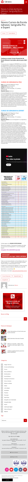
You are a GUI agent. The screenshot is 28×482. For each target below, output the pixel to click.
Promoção (6, 395)
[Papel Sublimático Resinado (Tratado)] (14, 335)
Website (6, 411)
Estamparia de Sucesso (9, 378)
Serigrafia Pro (5, 279)
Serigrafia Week (7, 402)
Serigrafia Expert (17, 276)
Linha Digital (7, 388)
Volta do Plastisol (8, 409)
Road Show (6, 397)
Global (5, 385)
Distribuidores (7, 374)
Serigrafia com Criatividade (10, 399)
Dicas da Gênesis (8, 371)
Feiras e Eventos (7, 381)
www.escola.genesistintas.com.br (19, 270)
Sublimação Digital (8, 406)
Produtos (6, 392)
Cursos (3, 33)
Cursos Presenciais (6, 276)
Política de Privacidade (14, 477)
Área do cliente (14, 452)
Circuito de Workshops (9, 367)
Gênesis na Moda (8, 383)
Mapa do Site (15, 456)
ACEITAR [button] (7, 479)
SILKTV (5, 404)
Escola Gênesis (12, 33)
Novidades (6, 390)
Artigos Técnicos (7, 364)
